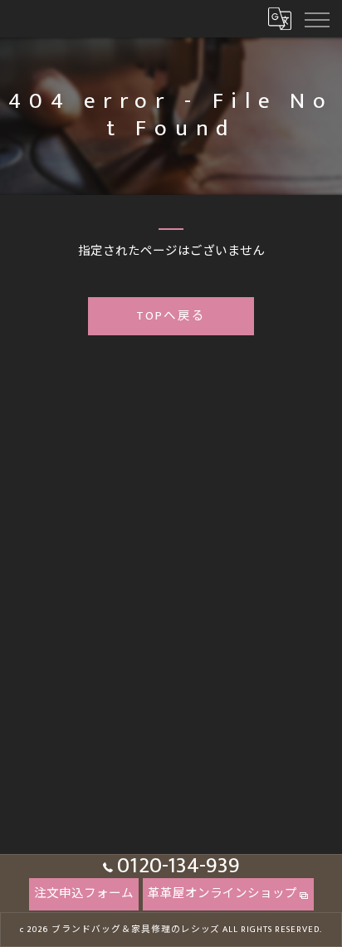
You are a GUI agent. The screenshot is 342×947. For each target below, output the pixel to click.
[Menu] (316, 18)
